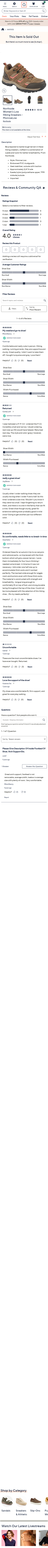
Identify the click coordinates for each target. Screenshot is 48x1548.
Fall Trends (33, 16)
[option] (24, 22)
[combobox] (21, 11)
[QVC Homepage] (3, 29)
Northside (7, 121)
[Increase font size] (42, 136)
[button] (5, 5)
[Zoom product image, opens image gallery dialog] (3, 91)
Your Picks (14, 16)
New (24, 16)
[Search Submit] (43, 11)
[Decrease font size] (46, 136)
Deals (4, 16)
